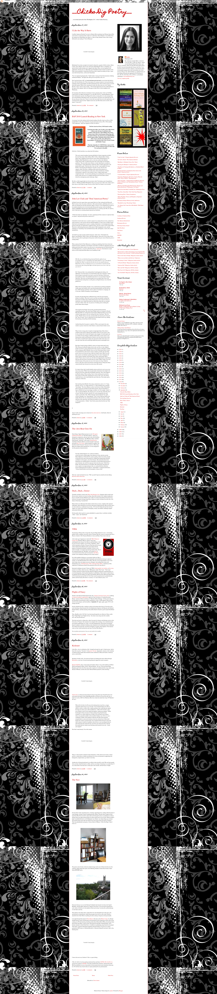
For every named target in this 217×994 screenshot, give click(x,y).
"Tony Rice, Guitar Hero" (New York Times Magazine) (129, 192)
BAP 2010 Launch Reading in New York (88, 116)
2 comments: (90, 479)
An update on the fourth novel (125, 300)
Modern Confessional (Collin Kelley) (128, 299)
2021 (120, 358)
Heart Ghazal (121, 283)
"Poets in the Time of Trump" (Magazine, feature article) (130, 255)
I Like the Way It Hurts (81, 30)
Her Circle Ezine (80, 443)
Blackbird (119, 240)
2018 (120, 364)
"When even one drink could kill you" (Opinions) (128, 258)
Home (93, 975)
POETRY (84, 963)
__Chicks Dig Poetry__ (102, 12)
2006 (120, 436)
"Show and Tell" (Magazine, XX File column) (127, 267)
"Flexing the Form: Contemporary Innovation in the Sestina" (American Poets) (129, 171)
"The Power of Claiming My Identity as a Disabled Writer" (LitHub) (130, 167)
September (123, 390)
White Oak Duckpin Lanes (94, 494)
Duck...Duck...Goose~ (81, 490)
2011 (120, 379)
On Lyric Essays (121, 321)
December (123, 383)
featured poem (93, 440)
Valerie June (75, 694)
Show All (144, 311)
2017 (120, 366)
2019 (120, 362)
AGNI (118, 237)
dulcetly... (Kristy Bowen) (125, 293)
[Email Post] (96, 105)
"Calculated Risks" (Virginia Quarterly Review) (128, 174)
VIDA (74, 529)
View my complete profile (123, 78)
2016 (120, 369)
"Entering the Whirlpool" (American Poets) (127, 164)
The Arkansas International (123, 220)
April (122, 420)
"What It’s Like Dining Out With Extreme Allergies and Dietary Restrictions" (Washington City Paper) (130, 186)
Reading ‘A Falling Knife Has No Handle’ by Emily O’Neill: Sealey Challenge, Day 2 (129, 307)
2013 (120, 375)
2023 (120, 353)
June (122, 416)
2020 (120, 360)
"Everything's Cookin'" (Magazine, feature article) (128, 260)
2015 (120, 371)
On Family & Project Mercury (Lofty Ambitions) (128, 200)
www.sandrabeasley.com (128, 76)
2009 (120, 429)
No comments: (90, 105)
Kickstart (76, 645)
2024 (120, 351)
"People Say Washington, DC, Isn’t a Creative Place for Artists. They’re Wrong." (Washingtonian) (129, 177)
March (122, 422)
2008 (120, 431)
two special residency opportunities (80, 597)
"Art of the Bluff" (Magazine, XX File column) (128, 272)
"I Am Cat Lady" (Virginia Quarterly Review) (127, 157)
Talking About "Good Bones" (124, 327)
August (122, 412)
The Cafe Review (109, 962)
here (96, 551)
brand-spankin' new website (101, 568)
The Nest (76, 779)
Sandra (128, 57)
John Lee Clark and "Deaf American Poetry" (90, 198)
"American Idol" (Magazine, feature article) (127, 265)
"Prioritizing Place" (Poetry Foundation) (126, 194)
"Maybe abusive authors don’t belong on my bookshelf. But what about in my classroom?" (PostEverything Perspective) (131, 252)
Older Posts (110, 975)
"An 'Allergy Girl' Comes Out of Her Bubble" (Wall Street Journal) (130, 206)
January (122, 427)
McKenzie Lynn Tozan (124, 305)
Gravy (118, 233)
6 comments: (90, 518)
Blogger (121, 990)
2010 (120, 381)
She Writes (96, 552)
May (122, 418)
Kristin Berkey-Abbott (124, 287)
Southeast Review (121, 218)
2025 (120, 349)
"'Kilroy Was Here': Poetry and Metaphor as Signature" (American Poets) (129, 197)
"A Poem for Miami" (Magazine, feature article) (128, 263)
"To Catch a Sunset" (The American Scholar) (127, 159)
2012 (120, 377)
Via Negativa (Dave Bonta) (125, 282)
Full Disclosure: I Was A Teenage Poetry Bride (91, 563)
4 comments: (90, 417)
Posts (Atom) (96, 980)
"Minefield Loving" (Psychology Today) (126, 203)
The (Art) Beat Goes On (82, 428)
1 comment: (89, 187)
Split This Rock (121, 228)
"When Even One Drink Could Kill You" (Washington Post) (131, 189)
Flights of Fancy (78, 592)
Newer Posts (76, 975)
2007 (120, 434)
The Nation (120, 230)
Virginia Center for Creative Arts (101, 595)
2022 (120, 356)
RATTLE (102, 962)
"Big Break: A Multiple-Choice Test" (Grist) (127, 162)
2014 (120, 373)
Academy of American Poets (123, 216)
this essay (111, 568)
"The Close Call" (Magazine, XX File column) (127, 270)
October (122, 388)
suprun (111, 990)
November (123, 385)
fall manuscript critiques (124, 295)
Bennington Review (122, 223)
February (123, 424)
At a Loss (119, 334)
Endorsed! (121, 289)
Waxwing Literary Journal (123, 225)
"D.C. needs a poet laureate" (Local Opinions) (127, 249)
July (122, 414)
